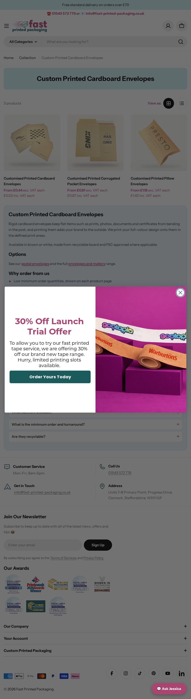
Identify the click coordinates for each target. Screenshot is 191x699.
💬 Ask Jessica (169, 688)
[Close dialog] (180, 293)
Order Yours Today (50, 377)
